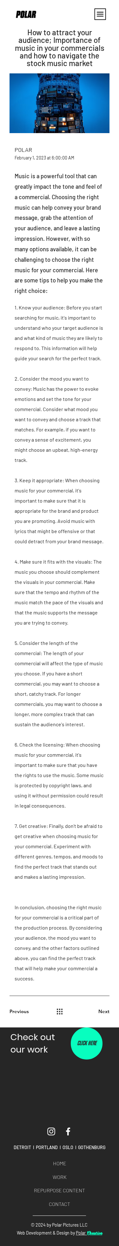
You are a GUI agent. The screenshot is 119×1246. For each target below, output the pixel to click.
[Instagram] (51, 1131)
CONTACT (59, 1204)
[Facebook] (68, 1131)
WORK (60, 1177)
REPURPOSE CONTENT (59, 1190)
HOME (59, 1163)
